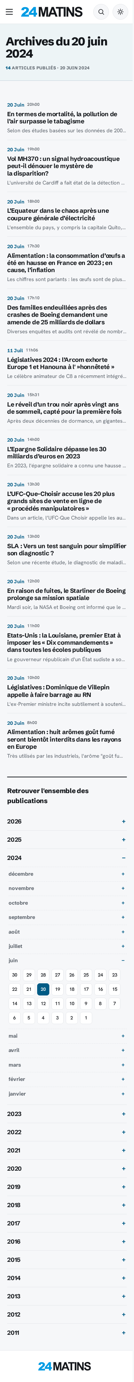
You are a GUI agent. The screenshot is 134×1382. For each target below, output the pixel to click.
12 (43, 1003)
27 (57, 975)
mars (15, 1065)
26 (71, 975)
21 (28, 989)
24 (100, 975)
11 (57, 1003)
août (14, 932)
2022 (14, 1132)
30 (14, 975)
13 (28, 1003)
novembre (21, 888)
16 (100, 989)
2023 (14, 1113)
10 (71, 1003)
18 (71, 989)
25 (86, 975)
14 (14, 1003)
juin (13, 960)
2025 (14, 839)
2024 (14, 857)
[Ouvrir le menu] (11, 12)
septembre (22, 917)
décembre (21, 874)
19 (57, 989)
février (17, 1079)
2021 (13, 1150)
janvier (17, 1094)
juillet (15, 946)
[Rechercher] (101, 12)
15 (114, 989)
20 (43, 989)
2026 (14, 821)
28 (43, 975)
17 (86, 989)
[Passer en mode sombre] (120, 12)
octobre (18, 903)
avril (14, 1050)
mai (13, 1036)
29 (28, 975)
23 (114, 975)
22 (14, 989)
